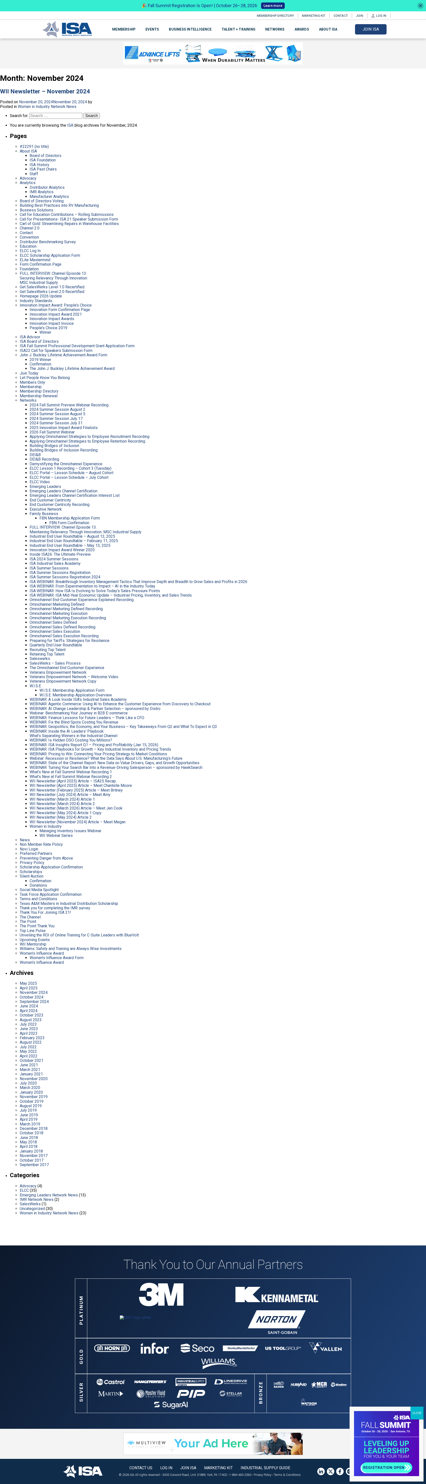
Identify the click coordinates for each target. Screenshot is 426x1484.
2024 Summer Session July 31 (56, 423)
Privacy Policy (32, 862)
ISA (70, 125)
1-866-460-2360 (240, 1475)
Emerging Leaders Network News (49, 1195)
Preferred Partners (36, 853)
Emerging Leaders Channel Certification (63, 491)
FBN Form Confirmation (69, 522)
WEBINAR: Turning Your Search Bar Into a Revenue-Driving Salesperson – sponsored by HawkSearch (116, 767)
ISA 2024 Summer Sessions (54, 559)
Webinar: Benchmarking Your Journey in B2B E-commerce (79, 713)
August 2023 (31, 1020)
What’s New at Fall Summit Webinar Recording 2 (71, 776)
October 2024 (31, 997)
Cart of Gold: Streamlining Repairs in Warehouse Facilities (69, 223)
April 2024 (28, 1010)
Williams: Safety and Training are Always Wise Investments (71, 948)
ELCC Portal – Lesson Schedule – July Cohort (69, 477)
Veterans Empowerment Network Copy (63, 681)
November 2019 (34, 1096)
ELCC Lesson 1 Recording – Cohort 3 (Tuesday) (70, 468)
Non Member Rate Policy (41, 844)
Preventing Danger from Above (46, 858)
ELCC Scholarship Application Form (50, 255)
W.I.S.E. (36, 686)
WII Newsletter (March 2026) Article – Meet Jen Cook (76, 808)
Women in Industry (46, 826)
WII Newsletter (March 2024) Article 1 (62, 799)
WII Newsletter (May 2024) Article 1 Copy (66, 813)
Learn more (273, 6)
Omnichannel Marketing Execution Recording (68, 618)
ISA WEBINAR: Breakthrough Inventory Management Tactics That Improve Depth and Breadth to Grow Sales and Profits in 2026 (138, 581)
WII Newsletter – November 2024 (45, 91)
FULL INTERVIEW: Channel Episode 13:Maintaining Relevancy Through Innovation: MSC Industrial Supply (86, 529)
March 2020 (30, 1087)
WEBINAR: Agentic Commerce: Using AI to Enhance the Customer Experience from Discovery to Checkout (120, 704)
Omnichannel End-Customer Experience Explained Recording (82, 599)
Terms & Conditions (287, 1475)
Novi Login (29, 849)
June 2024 (29, 1006)
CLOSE (417, 1413)
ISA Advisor (30, 337)
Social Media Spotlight (39, 889)
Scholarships (31, 871)
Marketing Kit (313, 15)
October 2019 (31, 1101)
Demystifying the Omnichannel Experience (66, 464)
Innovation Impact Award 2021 (56, 314)
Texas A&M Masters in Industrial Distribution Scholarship (69, 903)
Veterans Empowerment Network (58, 672)
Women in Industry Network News (47, 106)
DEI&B (35, 454)
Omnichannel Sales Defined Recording (62, 627)
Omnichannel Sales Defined (53, 622)
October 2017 (31, 1160)
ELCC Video (40, 482)
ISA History (39, 164)
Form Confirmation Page (40, 264)
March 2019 (30, 1124)
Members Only (32, 382)
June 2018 (29, 1137)
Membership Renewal (38, 396)
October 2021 (31, 1060)
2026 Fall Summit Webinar (52, 432)
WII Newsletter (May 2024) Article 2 (61, 817)
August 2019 (31, 1106)
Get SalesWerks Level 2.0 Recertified (52, 291)
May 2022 (28, 1051)
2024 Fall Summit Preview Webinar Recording (69, 405)
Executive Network (46, 509)
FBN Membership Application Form (69, 518)
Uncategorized (32, 1208)
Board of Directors (45, 155)
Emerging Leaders (45, 486)
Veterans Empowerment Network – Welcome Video (74, 676)
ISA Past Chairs (43, 169)
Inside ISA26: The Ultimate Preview (60, 554)
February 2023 (32, 1037)
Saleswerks (40, 658)
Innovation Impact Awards (52, 318)
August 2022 (31, 1042)
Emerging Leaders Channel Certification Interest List (75, 495)
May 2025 (28, 983)
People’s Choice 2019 (48, 328)
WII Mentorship (33, 944)
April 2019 (28, 1119)
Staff (34, 174)
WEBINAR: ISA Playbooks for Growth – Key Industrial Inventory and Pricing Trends (100, 749)
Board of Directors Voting (42, 201)
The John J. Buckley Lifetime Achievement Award (72, 368)
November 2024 (34, 992)
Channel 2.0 (29, 228)
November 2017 (34, 1155)
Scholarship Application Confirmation (51, 867)
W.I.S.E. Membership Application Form (72, 690)
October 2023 (31, 1015)
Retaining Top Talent (47, 654)
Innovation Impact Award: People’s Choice (56, 305)
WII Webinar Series (56, 835)
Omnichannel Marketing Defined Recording (66, 608)
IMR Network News (36, 1199)
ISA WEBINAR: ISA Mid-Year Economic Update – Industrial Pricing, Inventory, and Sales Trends (111, 595)
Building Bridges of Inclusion (54, 445)
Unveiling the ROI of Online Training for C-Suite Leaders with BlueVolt (79, 935)
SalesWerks (30, 1204)
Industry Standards (36, 300)
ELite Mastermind (35, 260)
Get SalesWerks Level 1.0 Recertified (52, 287)
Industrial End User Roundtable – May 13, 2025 (70, 545)
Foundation (29, 269)
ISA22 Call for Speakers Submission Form (56, 350)
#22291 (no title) (34, 146)
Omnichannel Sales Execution (55, 631)
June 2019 (29, 1115)
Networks (275, 29)
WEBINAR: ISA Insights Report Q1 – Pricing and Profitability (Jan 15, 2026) (94, 744)
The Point (28, 921)
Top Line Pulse (33, 930)
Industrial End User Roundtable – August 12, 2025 (72, 536)
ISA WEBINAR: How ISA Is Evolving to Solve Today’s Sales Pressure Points (95, 590)
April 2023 (28, 1033)
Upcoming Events (35, 939)
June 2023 (29, 1028)
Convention (29, 237)
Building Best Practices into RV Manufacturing (59, 205)
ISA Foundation (43, 160)
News (25, 840)
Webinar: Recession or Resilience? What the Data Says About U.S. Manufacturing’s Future (106, 758)
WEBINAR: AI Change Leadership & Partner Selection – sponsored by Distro (95, 708)
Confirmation (40, 364)
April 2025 (28, 988)
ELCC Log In (30, 250)
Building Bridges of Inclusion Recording (64, 450)
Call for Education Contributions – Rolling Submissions (67, 214)
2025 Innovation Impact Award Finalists (64, 427)
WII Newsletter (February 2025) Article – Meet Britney (76, 790)
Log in (381, 15)
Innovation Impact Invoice (52, 323)
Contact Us (140, 1468)
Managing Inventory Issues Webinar (70, 830)
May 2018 (28, 1142)
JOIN (359, 15)
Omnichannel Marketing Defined (57, 604)
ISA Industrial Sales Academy (55, 563)
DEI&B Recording (44, 459)
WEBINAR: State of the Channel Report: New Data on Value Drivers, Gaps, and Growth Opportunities (114, 762)
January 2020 (31, 1092)
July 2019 (28, 1110)
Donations (38, 885)
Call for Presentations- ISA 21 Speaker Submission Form (69, 219)
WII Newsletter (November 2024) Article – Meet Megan (77, 822)
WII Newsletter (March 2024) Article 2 (62, 803)
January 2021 (31, 1074)
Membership (31, 386)
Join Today (29, 373)
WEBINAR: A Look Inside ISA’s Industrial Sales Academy (78, 699)
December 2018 (34, 1128)
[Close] (420, 6)
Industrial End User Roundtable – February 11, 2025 (74, 540)
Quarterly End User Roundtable (56, 645)
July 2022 (28, 1047)
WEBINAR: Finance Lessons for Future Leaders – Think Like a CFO (87, 717)
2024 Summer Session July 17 (56, 418)
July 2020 (28, 1083)
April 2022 (28, 1056)
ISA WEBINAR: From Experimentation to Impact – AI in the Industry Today (92, 586)
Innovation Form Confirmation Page (60, 309)
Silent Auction (31, 876)
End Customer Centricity (50, 500)
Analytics (28, 182)
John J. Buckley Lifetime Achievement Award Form (63, 355)
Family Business (44, 513)
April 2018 (28, 1146)
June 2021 (29, 1065)
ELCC (24, 1190)
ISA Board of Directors (39, 341)
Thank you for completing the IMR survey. (55, 908)
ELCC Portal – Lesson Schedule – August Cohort (71, 472)
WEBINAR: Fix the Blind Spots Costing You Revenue (74, 722)
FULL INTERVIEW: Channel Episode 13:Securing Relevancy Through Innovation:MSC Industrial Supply (54, 278)
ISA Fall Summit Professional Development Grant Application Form (77, 346)
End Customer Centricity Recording (59, 504)
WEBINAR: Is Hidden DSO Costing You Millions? (71, 740)
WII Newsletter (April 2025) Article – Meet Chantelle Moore (81, 785)
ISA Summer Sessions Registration (60, 572)
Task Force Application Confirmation (51, 894)
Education (28, 246)
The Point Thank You (37, 926)
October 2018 (31, 1133)
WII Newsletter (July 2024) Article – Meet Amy (70, 794)
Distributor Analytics (47, 187)
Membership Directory (275, 15)
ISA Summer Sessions (49, 568)
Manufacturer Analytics (49, 196)
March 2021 (30, 1069)
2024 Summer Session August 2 (57, 409)
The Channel (30, 917)
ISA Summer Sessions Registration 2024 (65, 577)
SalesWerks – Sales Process (55, 663)
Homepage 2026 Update (41, 296)
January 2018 (31, 1151)
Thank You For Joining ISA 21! (45, 912)
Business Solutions (36, 210)
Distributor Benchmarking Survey (48, 242)
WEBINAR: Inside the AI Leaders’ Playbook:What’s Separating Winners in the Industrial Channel (73, 733)
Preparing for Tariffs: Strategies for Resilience (69, 640)
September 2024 (34, 1001)
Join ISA (371, 29)
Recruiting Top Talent (48, 649)
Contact (341, 15)
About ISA (28, 151)
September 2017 (34, 1164)
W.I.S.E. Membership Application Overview (75, 695)
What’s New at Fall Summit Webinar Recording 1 (71, 772)
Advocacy (28, 178)
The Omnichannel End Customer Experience (67, 667)
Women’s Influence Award (42, 953)
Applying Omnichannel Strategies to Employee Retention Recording (87, 441)
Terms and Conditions (38, 899)
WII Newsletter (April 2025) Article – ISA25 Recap (73, 781)
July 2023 (28, 1024)
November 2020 (34, 1078)
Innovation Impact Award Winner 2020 (62, 550)
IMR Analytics (41, 192)
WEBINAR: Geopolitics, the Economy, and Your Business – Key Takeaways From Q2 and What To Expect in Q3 (124, 726)
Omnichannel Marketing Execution (59, 613)
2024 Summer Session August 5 (57, 414)
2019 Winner (40, 359)
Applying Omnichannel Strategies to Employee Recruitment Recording (89, 436)
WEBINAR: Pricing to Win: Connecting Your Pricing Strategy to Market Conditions (98, 754)
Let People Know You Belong (45, 377)
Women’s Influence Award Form (57, 957)
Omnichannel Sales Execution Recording (64, 636)
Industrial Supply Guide (265, 1468)
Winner (45, 332)
